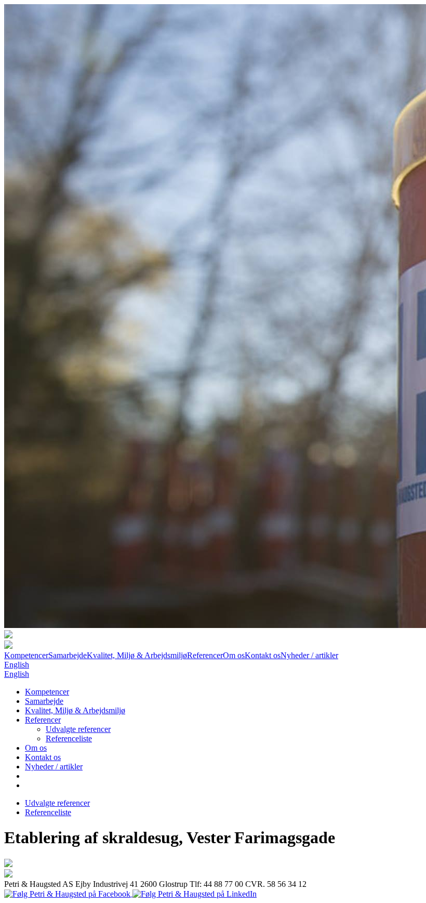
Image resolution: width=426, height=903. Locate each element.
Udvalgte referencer (78, 729)
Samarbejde (67, 655)
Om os (234, 655)
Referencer (205, 655)
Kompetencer (26, 655)
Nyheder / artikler (309, 655)
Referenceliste (69, 738)
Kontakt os (263, 655)
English (16, 664)
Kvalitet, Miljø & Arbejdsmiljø (137, 655)
